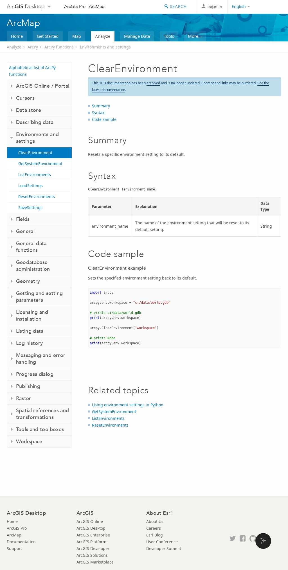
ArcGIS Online (89, 521)
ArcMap (97, 6)
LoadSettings (30, 185)
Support (14, 548)
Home (17, 36)
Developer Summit (163, 548)
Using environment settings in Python (127, 404)
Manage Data (137, 36)
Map (76, 36)
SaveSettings (30, 207)
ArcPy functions (59, 47)
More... (195, 36)
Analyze (102, 36)
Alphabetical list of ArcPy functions (32, 71)
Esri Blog (154, 535)
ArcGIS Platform (91, 541)
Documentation (21, 541)
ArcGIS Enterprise (93, 535)
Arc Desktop (26, 6)
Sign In (215, 6)
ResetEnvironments (36, 196)
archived (153, 83)
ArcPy (33, 47)
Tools (169, 36)
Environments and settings (105, 47)
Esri (269, 7)
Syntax (98, 112)
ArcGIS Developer (92, 548)
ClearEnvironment (35, 152)
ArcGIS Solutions (92, 555)
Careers (153, 528)
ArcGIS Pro (75, 6)
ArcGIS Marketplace (95, 562)
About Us (154, 521)
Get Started (47, 36)
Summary (101, 105)
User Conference (162, 541)
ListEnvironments (34, 174)
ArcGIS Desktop (90, 528)
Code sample (104, 119)
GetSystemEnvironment (40, 163)
